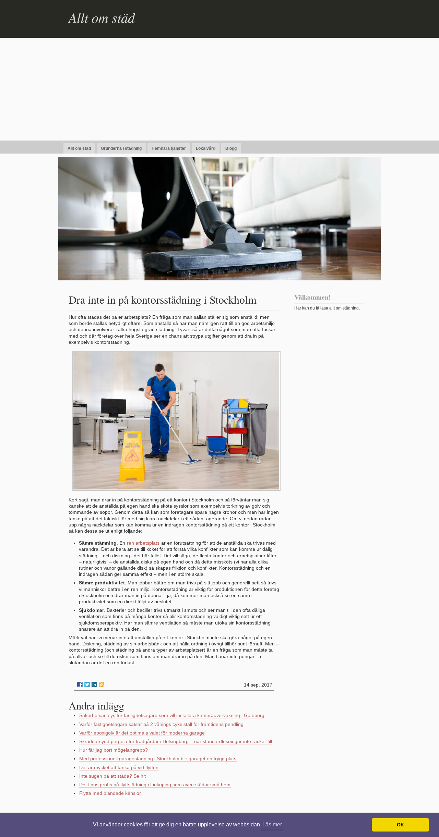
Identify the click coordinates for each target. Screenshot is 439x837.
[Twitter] (87, 684)
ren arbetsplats (143, 543)
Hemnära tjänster (169, 148)
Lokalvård (205, 148)
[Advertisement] (219, 89)
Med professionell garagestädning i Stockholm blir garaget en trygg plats (157, 758)
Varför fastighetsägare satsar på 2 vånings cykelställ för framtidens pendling (161, 724)
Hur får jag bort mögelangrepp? (113, 750)
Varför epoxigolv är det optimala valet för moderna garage (142, 733)
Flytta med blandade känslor (110, 793)
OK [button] (400, 824)
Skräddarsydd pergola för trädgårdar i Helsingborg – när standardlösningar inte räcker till (175, 741)
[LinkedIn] (94, 684)
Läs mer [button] (272, 824)
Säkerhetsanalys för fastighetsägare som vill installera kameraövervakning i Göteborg (171, 715)
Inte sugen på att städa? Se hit (112, 776)
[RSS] (101, 684)
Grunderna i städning (121, 148)
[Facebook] (80, 684)
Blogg (231, 148)
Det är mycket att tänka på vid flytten (118, 767)
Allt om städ (102, 17)
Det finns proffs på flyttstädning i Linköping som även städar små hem (154, 784)
